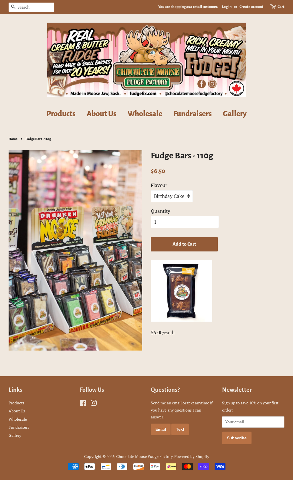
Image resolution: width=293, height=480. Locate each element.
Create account (251, 7)
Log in (226, 7)
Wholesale (145, 114)
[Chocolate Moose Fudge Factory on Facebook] (83, 404)
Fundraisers (192, 114)
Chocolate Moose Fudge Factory (144, 456)
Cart (281, 7)
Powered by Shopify (191, 456)
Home (13, 139)
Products (61, 114)
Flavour (159, 185)
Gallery (235, 114)
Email (160, 429)
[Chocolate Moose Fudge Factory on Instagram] (93, 404)
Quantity (160, 211)
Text (180, 429)
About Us (101, 114)
